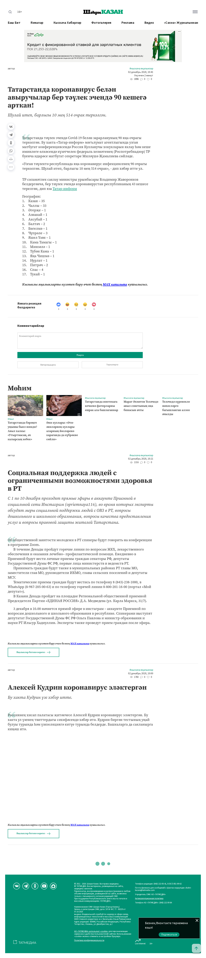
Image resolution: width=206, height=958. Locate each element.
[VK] (16, 886)
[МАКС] (53, 886)
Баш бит (14, 23)
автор (11, 68)
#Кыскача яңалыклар (141, 68)
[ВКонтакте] (11, 126)
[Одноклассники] (11, 143)
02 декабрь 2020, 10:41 (140, 72)
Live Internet (140, 943)
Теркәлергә (112, 364)
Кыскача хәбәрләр (67, 23)
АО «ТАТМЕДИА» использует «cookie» (91, 931)
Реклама (127, 23)
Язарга (80, 355)
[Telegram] (11, 134)
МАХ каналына (115, 284)
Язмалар (37, 23)
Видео (149, 23)
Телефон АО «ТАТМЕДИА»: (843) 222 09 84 (153, 903)
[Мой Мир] (11, 159)
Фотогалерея (101, 23)
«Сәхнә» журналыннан (181, 23)
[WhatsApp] (11, 151)
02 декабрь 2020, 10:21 (140, 459)
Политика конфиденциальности (89, 940)
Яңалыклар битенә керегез (30, 652)
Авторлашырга (48, 364)
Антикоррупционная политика (149, 898)
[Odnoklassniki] (35, 886)
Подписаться (169, 934)
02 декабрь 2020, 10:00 (140, 673)
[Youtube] (44, 886)
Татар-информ (65, 188)
